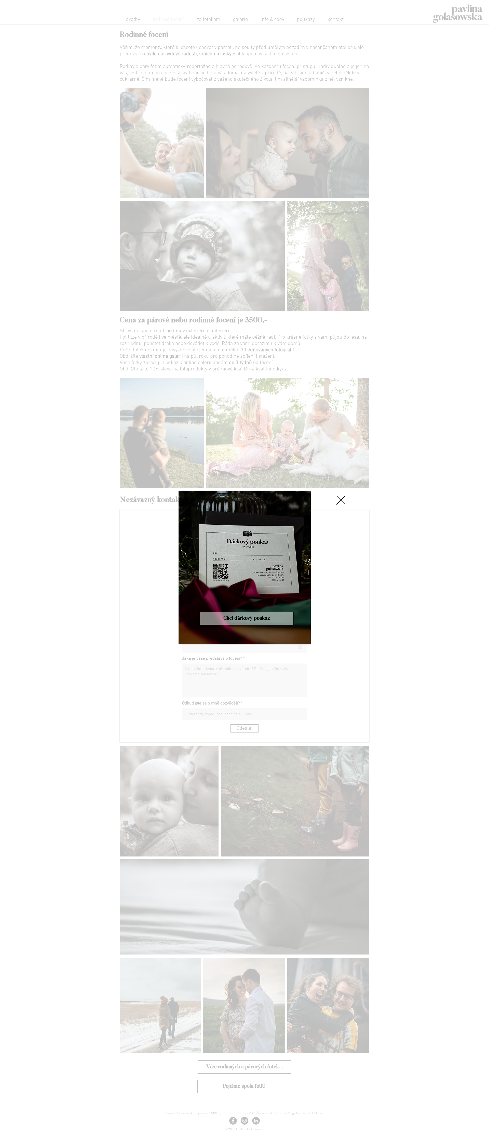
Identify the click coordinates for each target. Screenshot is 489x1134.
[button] (340, 500)
